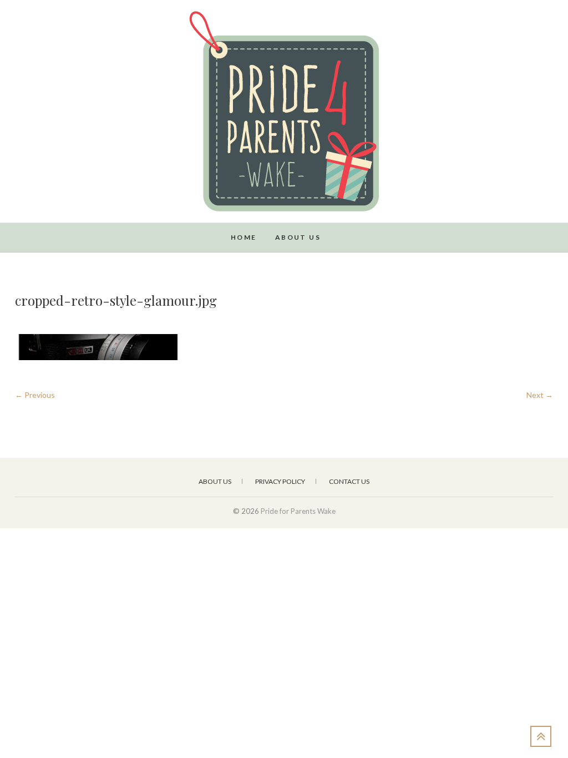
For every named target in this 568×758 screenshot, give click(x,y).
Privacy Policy (280, 481)
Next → (539, 395)
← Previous (35, 395)
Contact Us (349, 481)
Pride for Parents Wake (84, 231)
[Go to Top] (540, 736)
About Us (298, 237)
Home (244, 237)
